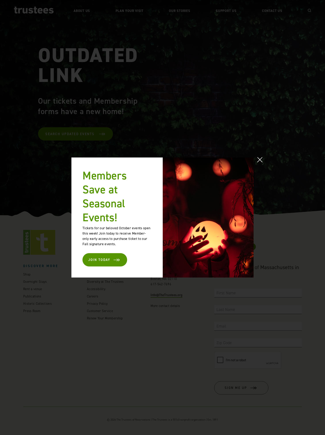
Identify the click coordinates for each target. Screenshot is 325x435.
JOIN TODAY (99, 260)
